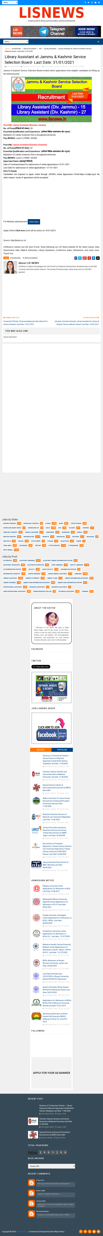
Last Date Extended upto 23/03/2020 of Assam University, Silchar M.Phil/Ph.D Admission (56, 976)
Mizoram (75, 537)
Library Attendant (32, 578)
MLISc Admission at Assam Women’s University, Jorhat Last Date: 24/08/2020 (55, 963)
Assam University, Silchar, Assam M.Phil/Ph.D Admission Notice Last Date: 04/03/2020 (56, 989)
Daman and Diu (33, 528)
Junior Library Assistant (57, 574)
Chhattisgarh (76, 523)
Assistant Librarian (27, 560)
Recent (41, 750)
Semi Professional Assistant (14, 591)
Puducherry (36, 541)
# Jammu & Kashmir (30, 258)
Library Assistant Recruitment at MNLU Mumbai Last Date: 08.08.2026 (55, 865)
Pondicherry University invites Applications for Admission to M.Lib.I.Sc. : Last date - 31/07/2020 (56, 933)
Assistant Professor (11, 565)
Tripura (38, 545)
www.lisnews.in (22, 1232)
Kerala (79, 532)
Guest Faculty (47, 569)
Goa (59, 528)
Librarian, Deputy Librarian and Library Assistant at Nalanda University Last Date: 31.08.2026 (55, 774)
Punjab (50, 541)
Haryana (86, 528)
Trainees (85, 591)
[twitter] (88, 2)
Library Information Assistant (76, 578)
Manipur (46, 537)
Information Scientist (11, 574)
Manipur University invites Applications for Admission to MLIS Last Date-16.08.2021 (56, 888)
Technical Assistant (66, 591)
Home (7, 49)
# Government (15, 258)
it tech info (40, 1180)
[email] (95, 2)
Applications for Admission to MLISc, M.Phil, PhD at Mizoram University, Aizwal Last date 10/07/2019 (57, 1003)
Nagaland (90, 537)
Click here (34, 222)
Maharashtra (29, 537)
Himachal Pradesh (10, 532)
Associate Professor (35, 565)
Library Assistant (50, 49)
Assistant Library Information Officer (57, 560)
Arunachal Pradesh (31, 523)
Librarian (78, 574)
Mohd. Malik (40, 1191)
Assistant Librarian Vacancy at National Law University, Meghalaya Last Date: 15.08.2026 (56, 817)
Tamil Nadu (7, 545)
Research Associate (59, 587)
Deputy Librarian (76, 565)
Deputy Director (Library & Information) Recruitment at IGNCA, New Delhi (57, 787)
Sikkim (78, 541)
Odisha (20, 541)
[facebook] (85, 2)
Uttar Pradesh (54, 545)
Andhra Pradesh (9, 523)
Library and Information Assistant (36, 582)
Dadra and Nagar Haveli (12, 528)
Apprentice (7, 560)
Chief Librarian (57, 565)
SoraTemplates (17, 1228)
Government (16, 49)
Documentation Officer (12, 569)
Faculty (32, 569)
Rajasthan (65, 541)
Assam (47, 523)
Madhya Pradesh (9, 537)
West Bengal (8, 550)
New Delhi (7, 541)
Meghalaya (61, 537)
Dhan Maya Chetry (42, 1228)
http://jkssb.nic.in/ (18, 240)
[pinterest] (99, 2)
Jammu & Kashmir (29, 49)
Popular (62, 750)
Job (40, 49)
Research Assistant (37, 587)
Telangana (23, 545)
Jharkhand (50, 532)
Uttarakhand (73, 545)
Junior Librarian (34, 574)
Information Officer (68, 569)
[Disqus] (51, 375)
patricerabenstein (42, 1211)
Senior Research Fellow (42, 591)
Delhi (48, 528)
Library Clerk (52, 578)
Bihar (61, 523)
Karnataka (66, 532)
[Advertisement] (52, 200)
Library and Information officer (70, 582)
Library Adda (40, 1201)
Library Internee (9, 582)
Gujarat (72, 528)
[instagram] (92, 2)
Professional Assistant (12, 587)
